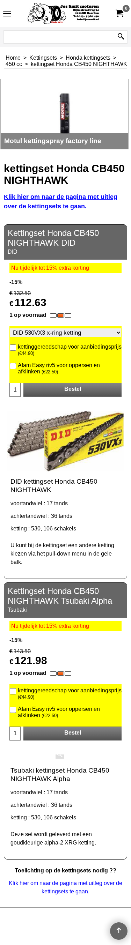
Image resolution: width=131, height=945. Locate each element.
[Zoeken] (121, 37)
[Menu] (7, 14)
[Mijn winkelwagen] (119, 13)
